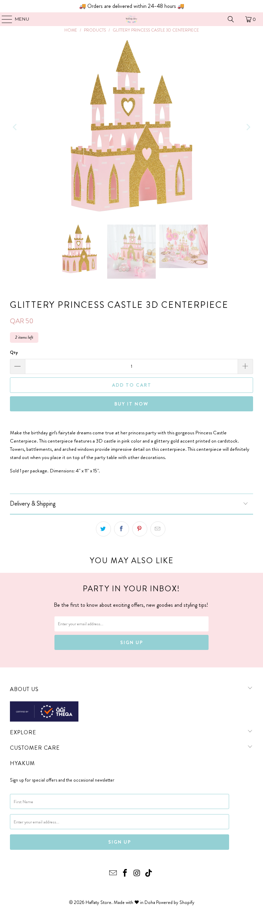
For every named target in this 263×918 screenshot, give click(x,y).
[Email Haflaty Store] (113, 873)
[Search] (230, 19)
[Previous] (15, 127)
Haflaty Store (98, 902)
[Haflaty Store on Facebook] (125, 873)
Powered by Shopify (175, 902)
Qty (14, 352)
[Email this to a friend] (157, 528)
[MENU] (3, 19)
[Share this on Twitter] (103, 528)
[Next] (247, 127)
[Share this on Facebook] (121, 528)
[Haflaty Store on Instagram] (137, 873)
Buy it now (131, 403)
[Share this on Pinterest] (139, 528)
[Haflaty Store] (131, 19)
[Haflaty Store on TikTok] (149, 873)
